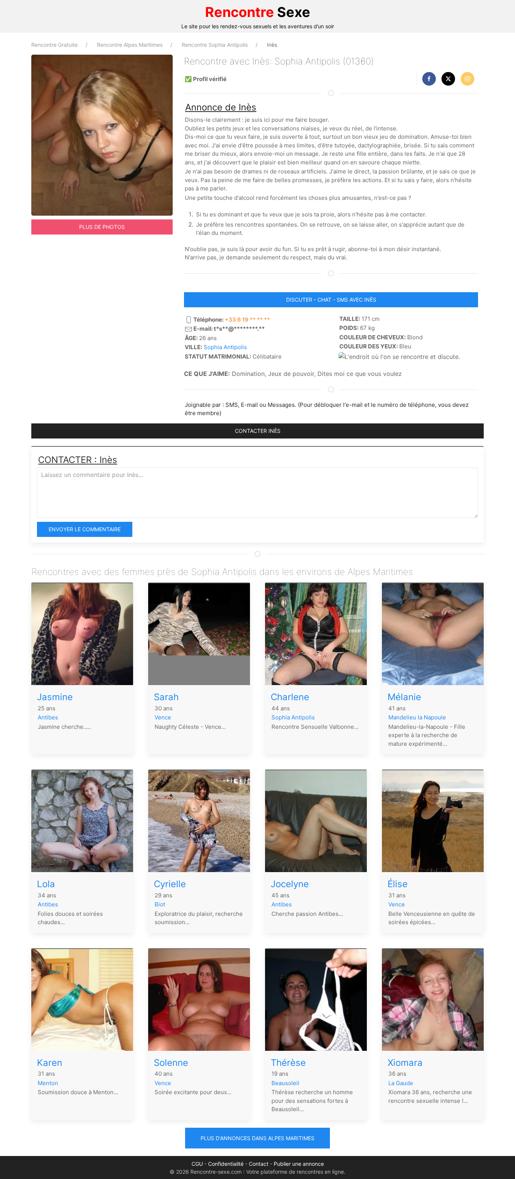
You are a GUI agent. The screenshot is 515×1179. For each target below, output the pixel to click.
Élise (398, 884)
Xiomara (405, 1062)
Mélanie (404, 696)
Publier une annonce (299, 1164)
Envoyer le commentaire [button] (85, 529)
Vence (163, 717)
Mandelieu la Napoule (417, 717)
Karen (49, 1062)
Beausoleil (285, 1083)
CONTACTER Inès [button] (257, 431)
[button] (429, 79)
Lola (46, 884)
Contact (258, 1164)
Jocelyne (290, 884)
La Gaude (400, 1083)
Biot (160, 904)
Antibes (48, 717)
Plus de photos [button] (102, 227)
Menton (48, 1083)
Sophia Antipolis (225, 347)
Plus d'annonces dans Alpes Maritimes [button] (257, 1138)
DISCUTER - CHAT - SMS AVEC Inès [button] (331, 299)
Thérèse (288, 1062)
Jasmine (55, 696)
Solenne (171, 1062)
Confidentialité (226, 1164)
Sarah (166, 696)
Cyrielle (170, 884)
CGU (197, 1164)
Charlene (290, 696)
